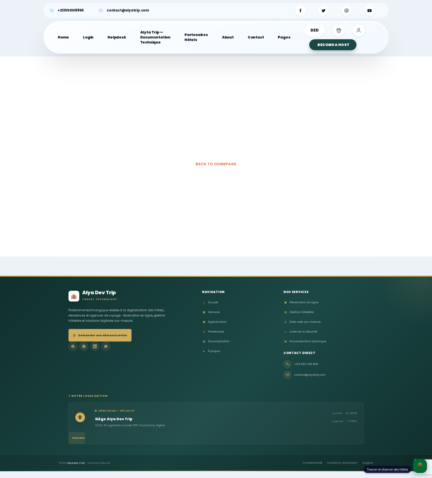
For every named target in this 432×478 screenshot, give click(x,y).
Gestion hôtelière (299, 312)
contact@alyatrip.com (128, 10)
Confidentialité (312, 463)
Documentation (216, 341)
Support (367, 463)
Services (211, 312)
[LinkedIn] (94, 346)
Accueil (210, 302)
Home (63, 37)
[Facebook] (72, 346)
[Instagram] (84, 346)
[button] (339, 30)
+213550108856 (71, 10)
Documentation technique (305, 341)
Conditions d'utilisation (342, 463)
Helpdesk (117, 37)
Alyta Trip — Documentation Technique (155, 37)
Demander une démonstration (102, 335)
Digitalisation (215, 322)
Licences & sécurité (300, 332)
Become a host (334, 44)
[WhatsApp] (106, 346)
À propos (211, 351)
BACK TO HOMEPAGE (216, 164)
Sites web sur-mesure (302, 322)
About (228, 37)
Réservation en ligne (301, 302)
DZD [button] (314, 30)
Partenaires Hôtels (196, 37)
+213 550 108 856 (306, 364)
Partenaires (213, 332)
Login (88, 37)
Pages (284, 37)
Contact (256, 37)
